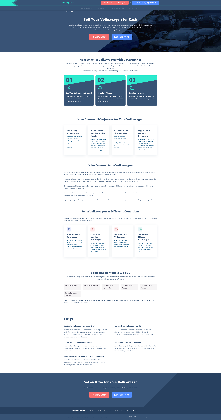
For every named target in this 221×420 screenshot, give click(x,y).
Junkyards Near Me (86, 8)
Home (63, 12)
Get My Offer (99, 36)
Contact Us (70, 417)
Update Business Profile (82, 417)
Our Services (101, 8)
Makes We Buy (133, 8)
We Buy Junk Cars (70, 12)
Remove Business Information (100, 417)
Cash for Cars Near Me (117, 8)
